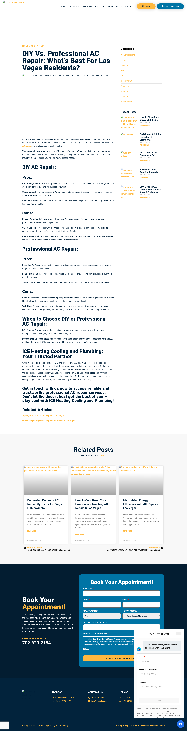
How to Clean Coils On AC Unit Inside (149, 118)
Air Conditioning (128, 54)
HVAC (123, 75)
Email (125, 600)
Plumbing (125, 86)
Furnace (124, 60)
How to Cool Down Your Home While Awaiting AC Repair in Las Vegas (91, 504)
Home (62, 6)
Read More (31, 531)
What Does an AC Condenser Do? (149, 154)
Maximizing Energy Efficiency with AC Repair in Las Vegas (141, 504)
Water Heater (126, 101)
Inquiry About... (130, 611)
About (98, 6)
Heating (124, 65)
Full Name (88, 588)
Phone (86, 600)
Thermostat (126, 96)
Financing (87, 6)
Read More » (145, 125)
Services (72, 6)
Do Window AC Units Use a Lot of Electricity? (150, 137)
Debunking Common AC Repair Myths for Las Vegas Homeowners (45, 504)
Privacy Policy (122, 725)
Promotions (113, 6)
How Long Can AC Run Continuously (149, 171)
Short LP (124, 91)
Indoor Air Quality (128, 80)
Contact (129, 6)
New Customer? (91, 611)
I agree (88, 649)
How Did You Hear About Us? (96, 622)
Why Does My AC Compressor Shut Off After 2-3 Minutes (150, 189)
